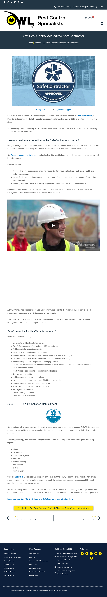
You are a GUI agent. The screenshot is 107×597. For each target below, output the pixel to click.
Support (68, 110)
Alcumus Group (85, 116)
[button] (89, 23)
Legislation (59, 110)
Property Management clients (23, 155)
